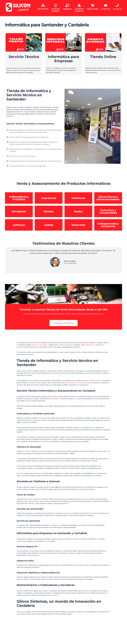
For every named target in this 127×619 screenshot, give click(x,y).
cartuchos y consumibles (39, 345)
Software (19, 225)
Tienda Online (92, 9)
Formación (67, 9)
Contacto (105, 9)
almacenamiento (44, 441)
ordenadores (55, 399)
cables (83, 345)
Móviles (49, 211)
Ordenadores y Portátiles (19, 198)
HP (76, 383)
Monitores (78, 198)
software (27, 451)
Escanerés (78, 225)
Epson (66, 383)
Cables (48, 225)
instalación (93, 513)
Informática (43, 9)
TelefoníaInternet (55, 10)
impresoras (89, 345)
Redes (78, 211)
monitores (69, 345)
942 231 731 (117, 9)
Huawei (71, 383)
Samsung (87, 383)
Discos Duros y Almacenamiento (108, 198)
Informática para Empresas (63, 59)
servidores (55, 595)
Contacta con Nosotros (63, 323)
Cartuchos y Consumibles (108, 211)
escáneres (62, 345)
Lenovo (80, 383)
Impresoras (48, 198)
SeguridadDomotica (79, 10)
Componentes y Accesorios (108, 225)
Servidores (19, 211)
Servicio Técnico (24, 57)
